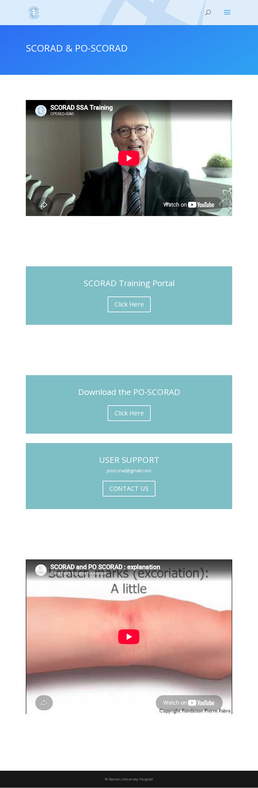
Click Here (129, 304)
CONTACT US (129, 488)
